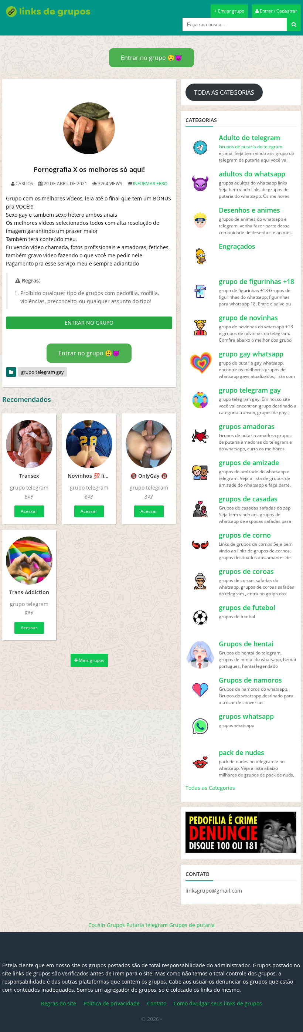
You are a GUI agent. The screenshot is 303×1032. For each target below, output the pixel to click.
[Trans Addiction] (29, 561)
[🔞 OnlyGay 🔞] (149, 444)
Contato (156, 1003)
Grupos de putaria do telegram (250, 146)
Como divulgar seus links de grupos (218, 1003)
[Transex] (29, 444)
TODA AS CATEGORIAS (224, 92)
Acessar (29, 511)
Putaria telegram (147, 924)
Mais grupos (91, 660)
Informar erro (150, 183)
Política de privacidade (112, 1003)
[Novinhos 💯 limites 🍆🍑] (89, 444)
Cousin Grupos (106, 924)
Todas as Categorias (210, 787)
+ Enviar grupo (229, 11)
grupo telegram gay (42, 372)
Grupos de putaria (192, 924)
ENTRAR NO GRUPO (89, 322)
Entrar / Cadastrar (278, 11)
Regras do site (58, 1003)
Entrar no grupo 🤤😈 (151, 58)
